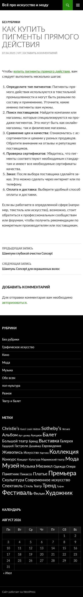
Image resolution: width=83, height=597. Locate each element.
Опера (70, 466)
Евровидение (51, 446)
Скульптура (13, 480)
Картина (44, 453)
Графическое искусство (18, 347)
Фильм (39, 493)
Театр (38, 486)
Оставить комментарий (40, 53)
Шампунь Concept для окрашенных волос (31, 267)
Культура (34, 459)
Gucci (23, 429)
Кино (5, 355)
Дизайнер (35, 446)
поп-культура (11, 385)
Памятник (10, 474)
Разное (6, 393)
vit (19, 53)
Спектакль (12, 486)
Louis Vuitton (33, 429)
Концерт (22, 459)
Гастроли (21, 446)
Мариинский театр (52, 459)
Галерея (66, 441)
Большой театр (15, 441)
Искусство (31, 452)
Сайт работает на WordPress (18, 592)
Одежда (59, 466)
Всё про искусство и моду (25, 5)
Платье (40, 474)
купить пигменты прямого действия (41, 71)
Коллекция (64, 452)
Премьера (62, 473)
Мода (6, 362)
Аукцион (36, 435)
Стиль (28, 486)
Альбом (10, 435)
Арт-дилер (24, 435)
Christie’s (10, 429)
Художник (59, 493)
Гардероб (8, 446)
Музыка (7, 370)
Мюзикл (44, 466)
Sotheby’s (51, 428)
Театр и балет (11, 401)
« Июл (7, 573)
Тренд (49, 485)
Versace (66, 429)
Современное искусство (47, 480)
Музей (10, 466)
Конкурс (9, 459)
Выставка (49, 441)
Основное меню (78, 5)
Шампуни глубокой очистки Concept (27, 251)
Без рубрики (11, 22)
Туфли (60, 486)
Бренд (33, 441)
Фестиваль (17, 493)
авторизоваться (14, 302)
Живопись (12, 452)
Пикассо (26, 474)
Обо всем (8, 378)
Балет (50, 434)
